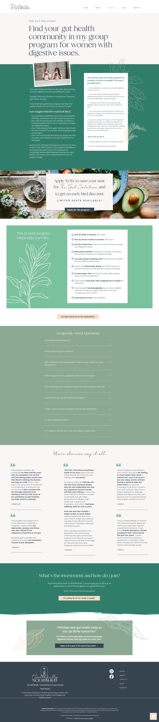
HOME (122, 671)
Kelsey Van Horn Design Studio (84, 718)
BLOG (122, 684)
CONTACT (123, 688)
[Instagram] (111, 671)
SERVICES (123, 679)
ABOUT (122, 675)
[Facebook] (111, 676)
